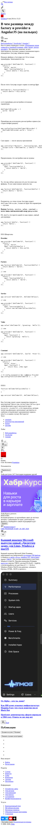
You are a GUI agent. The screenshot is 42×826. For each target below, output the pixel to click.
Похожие (17, 732)
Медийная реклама (12, 808)
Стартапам (9, 814)
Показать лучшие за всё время (12, 736)
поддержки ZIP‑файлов (31, 555)
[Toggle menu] (2, 2)
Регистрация (9, 764)
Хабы (7, 775)
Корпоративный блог (13, 806)
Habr (13, 824)
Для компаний (10, 793)
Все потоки (8, 2)
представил (35, 557)
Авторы (8, 779)
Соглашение (9, 797)
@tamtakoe (15, 462)
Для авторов (9, 791)
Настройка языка (7, 822)
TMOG (9, 559)
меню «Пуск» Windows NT (20, 557)
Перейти (4, 523)
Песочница (9, 781)
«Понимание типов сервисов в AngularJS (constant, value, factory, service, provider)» (20, 47)
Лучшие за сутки (7, 732)
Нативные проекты (12, 810)
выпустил (4, 563)
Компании (9, 777)
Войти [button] (3, 14)
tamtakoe (4, 19)
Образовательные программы (16, 812)
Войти (7, 762)
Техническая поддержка (22, 822)
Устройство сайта (11, 789)
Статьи (7, 772)
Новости (8, 773)
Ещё (7, 723)
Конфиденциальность (13, 798)
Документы (9, 795)
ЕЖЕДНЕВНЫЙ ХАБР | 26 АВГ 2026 (15, 529)
